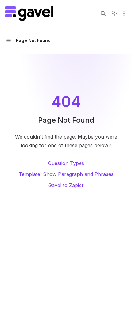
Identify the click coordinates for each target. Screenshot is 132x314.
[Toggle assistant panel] (114, 13)
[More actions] (124, 13)
